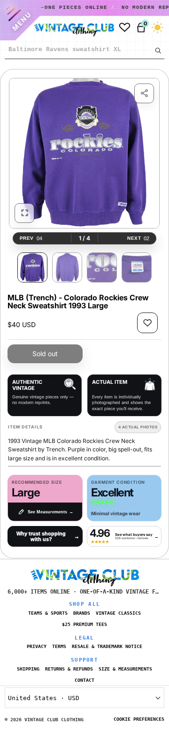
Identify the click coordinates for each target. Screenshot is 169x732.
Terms (59, 646)
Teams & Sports (48, 613)
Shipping (28, 668)
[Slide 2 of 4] (67, 267)
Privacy (36, 646)
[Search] (157, 50)
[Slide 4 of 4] (137, 267)
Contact (84, 680)
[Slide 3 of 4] (102, 267)
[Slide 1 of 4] (32, 267)
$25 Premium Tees (84, 624)
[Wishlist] (124, 27)
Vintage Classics (118, 613)
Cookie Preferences (139, 719)
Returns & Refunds (69, 668)
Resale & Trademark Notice (107, 646)
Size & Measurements (125, 668)
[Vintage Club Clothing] (72, 27)
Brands (81, 613)
